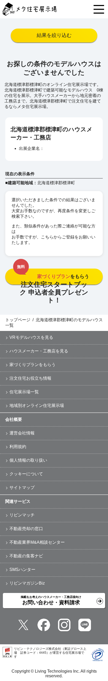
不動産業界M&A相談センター (37, 542)
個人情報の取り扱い (28, 460)
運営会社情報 (22, 433)
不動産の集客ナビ (26, 556)
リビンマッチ (22, 515)
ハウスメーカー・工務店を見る (38, 351)
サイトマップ (22, 487)
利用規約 (17, 446)
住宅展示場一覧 (24, 392)
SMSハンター (22, 569)
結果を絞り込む (54, 35)
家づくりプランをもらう (32, 364)
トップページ (17, 320)
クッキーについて (26, 474)
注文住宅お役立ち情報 (30, 378)
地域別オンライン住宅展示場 (36, 405)
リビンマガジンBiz (27, 583)
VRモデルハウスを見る (31, 337)
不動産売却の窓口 (26, 528)
